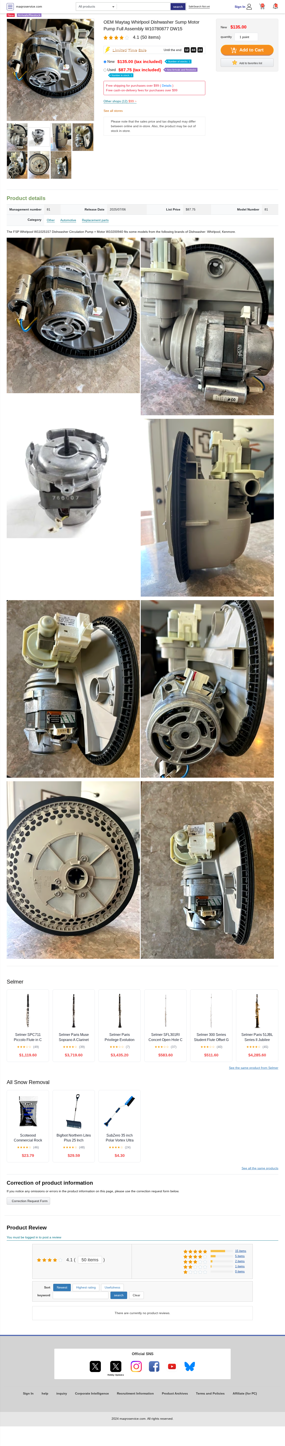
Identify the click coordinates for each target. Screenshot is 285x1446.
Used (151, 72)
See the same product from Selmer (253, 1068)
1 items (240, 1266)
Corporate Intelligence (92, 1393)
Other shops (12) (120, 101)
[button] (275, 6)
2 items (240, 1261)
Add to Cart (251, 49)
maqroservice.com (29, 6)
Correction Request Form (30, 1201)
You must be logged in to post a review (34, 1237)
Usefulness (112, 1287)
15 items (240, 1251)
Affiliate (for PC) (245, 1393)
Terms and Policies (210, 1393)
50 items (89, 1259)
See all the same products (260, 1168)
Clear (136, 1295)
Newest (62, 1287)
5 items (240, 1256)
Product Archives (175, 1393)
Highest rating (86, 1287)
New (148, 61)
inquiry (61, 1393)
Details (166, 85)
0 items (240, 1271)
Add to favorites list (250, 63)
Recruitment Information (135, 1393)
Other (51, 220)
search (178, 6)
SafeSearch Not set (199, 6)
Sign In (240, 6)
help (45, 1393)
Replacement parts (95, 220)
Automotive (68, 220)
